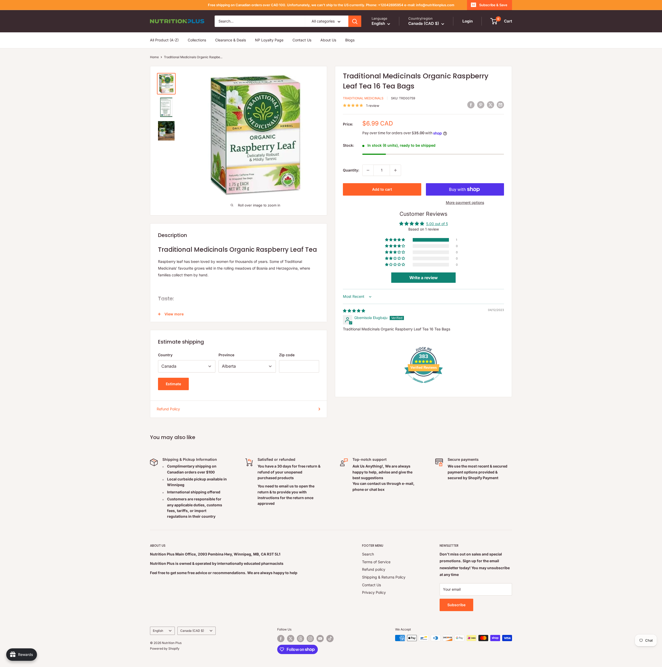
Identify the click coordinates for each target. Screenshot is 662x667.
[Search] (354, 21)
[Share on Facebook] (471, 104)
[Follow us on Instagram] (310, 638)
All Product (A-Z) (164, 40)
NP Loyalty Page (269, 40)
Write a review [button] (423, 277)
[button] (395, 240)
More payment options (465, 202)
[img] (354, 310)
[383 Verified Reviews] (423, 385)
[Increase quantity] (395, 170)
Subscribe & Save (493, 5)
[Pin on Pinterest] (480, 104)
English (158, 631)
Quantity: (351, 170)
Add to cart (382, 189)
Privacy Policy (374, 592)
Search (368, 554)
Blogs (350, 40)
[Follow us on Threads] (300, 638)
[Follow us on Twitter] (290, 638)
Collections (197, 40)
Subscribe (456, 605)
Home (154, 57)
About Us (328, 40)
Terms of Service (376, 562)
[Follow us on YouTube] (320, 638)
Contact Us (301, 40)
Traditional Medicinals (363, 98)
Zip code (287, 355)
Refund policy (373, 569)
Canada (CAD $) (192, 631)
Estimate (173, 384)
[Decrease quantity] (368, 170)
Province (226, 355)
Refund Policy (168, 409)
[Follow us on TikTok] (330, 638)
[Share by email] (500, 104)
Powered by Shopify (164, 648)
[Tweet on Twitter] (490, 104)
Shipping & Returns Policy (383, 577)
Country (165, 355)
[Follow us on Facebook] (280, 638)
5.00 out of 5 (437, 224)
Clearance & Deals (230, 40)
